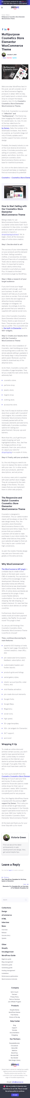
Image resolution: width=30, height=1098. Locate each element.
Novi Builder (14, 1058)
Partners (14, 994)
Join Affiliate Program (14, 1002)
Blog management (7, 962)
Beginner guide (6, 959)
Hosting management (8, 970)
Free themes (14, 1015)
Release (4, 932)
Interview (5, 922)
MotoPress (14, 1053)
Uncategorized (7, 952)
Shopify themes (14, 1010)
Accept (15, 1095)
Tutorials (14, 1030)
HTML (4, 919)
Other (4, 944)
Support (14, 1028)
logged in (10, 870)
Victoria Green (18, 837)
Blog (14, 1025)
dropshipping (7, 452)
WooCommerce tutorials (9, 979)
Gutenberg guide (7, 967)
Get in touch (14, 992)
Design (4, 911)
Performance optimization (10, 976)
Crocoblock (14, 1045)
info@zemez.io (17, 1082)
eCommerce (7, 915)
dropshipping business (10, 234)
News (4, 58)
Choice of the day (14, 1017)
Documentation (14, 1032)
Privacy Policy (14, 997)
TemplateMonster (14, 1043)
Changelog (14, 1035)
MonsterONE (14, 1055)
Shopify (5, 948)
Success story (6, 935)
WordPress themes (14, 1012)
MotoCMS (15, 1048)
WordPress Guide (9, 955)
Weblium (14, 1050)
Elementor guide (7, 965)
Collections (6, 908)
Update (14, 58)
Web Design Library (14, 1060)
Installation (5, 973)
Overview (9, 58)
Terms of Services (14, 999)
